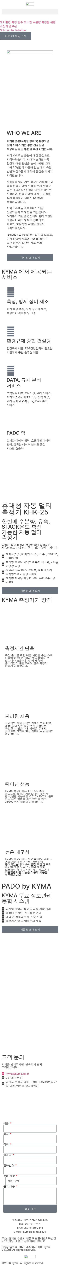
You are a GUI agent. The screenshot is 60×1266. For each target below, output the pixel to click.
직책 (6, 1144)
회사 (6, 1133)
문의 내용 (9, 1186)
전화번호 (9, 1165)
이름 (6, 1123)
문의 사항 (9, 1175)
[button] (30, 11)
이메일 (7, 1154)
